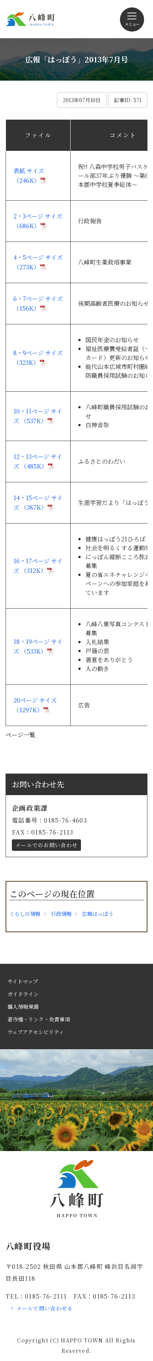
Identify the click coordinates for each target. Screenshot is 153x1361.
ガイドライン (23, 994)
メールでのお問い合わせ (46, 845)
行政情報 (61, 913)
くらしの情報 (24, 913)
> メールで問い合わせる (42, 1308)
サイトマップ (22, 981)
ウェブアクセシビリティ (35, 1032)
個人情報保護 (23, 1006)
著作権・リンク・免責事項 (38, 1019)
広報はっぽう (97, 913)
